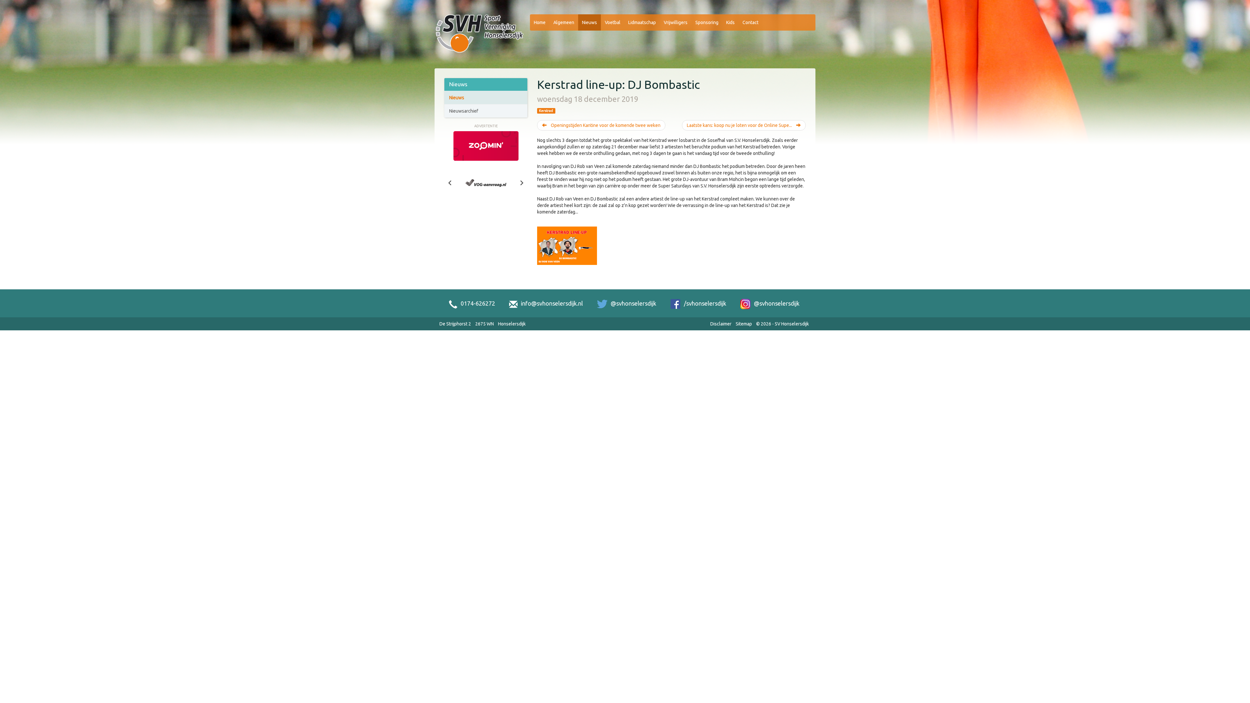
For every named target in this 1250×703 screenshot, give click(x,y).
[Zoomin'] (486, 145)
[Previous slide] (450, 183)
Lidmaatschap (642, 22)
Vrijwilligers (676, 22)
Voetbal (612, 22)
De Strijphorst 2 (455, 323)
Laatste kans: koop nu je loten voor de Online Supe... (740, 125)
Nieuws (589, 22)
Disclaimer (720, 323)
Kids (730, 22)
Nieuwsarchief (463, 111)
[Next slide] (521, 183)
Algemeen (563, 22)
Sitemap (744, 323)
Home (540, 22)
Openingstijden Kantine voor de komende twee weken (605, 125)
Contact (750, 22)
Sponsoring (706, 22)
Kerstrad (546, 111)
